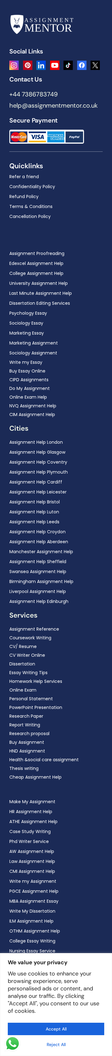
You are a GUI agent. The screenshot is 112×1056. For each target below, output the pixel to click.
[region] (56, 1004)
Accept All (56, 1029)
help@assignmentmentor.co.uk (53, 105)
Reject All (56, 1044)
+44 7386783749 (33, 94)
